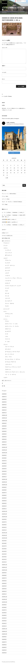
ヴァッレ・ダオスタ (9, 303)
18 (10, 170)
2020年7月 (4, 578)
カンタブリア (8, 331)
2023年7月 (4, 492)
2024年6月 (4, 463)
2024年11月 (4, 450)
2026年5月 (4, 402)
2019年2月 (4, 623)
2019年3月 (4, 620)
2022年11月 (4, 514)
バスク (6, 336)
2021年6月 (4, 548)
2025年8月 (4, 426)
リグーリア (7, 298)
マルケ (6, 290)
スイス (5, 311)
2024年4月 (4, 468)
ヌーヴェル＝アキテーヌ (10, 361)
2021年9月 (4, 540)
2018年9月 (4, 636)
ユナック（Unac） (6, 199)
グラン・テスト (8, 356)
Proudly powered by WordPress (8, 661)
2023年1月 (4, 508)
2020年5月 (4, 583)
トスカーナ (7, 275)
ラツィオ (7, 295)
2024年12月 (4, 447)
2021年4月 (4, 554)
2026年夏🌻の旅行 (6, 219)
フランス (5, 344)
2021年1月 (4, 562)
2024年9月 (4, 455)
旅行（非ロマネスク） (7, 380)
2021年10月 (4, 538)
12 (14, 167)
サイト (3, 79)
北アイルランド (8, 255)
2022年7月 (4, 522)
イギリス (5, 248)
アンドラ (5, 245)
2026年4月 (4, 404)
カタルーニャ (8, 328)
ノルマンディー (8, 364)
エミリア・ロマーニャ (10, 265)
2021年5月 (4, 551)
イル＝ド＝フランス (9, 346)
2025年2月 (4, 442)
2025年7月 (4, 428)
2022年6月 (4, 524)
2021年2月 (4, 559)
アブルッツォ (8, 260)
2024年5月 (4, 466)
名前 (3, 65)
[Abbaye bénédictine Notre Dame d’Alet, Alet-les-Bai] (14, 138)
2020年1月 (4, 594)
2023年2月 (4, 506)
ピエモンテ (7, 283)
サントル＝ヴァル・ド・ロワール (12, 359)
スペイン (5, 319)
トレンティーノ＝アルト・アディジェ (13, 278)
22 (24, 170)
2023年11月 (4, 482)
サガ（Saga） (5, 204)
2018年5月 (4, 647)
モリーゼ (7, 293)
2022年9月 (4, 519)
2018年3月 (4, 652)
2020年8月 (4, 575)
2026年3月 (4, 407)
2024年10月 (4, 452)
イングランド (8, 250)
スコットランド (8, 252)
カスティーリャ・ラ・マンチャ (12, 326)
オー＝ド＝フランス (9, 354)
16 (3, 170)
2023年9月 (4, 487)
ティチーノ (7, 316)
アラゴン (7, 321)
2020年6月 (4, 580)
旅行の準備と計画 (6, 238)
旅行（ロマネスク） (6, 240)
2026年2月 (4, 410)
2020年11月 (4, 567)
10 (7, 167)
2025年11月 (4, 418)
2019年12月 (4, 596)
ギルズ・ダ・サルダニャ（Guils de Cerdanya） (12, 201)
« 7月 (7, 177)
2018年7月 (4, 642)
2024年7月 (4, 460)
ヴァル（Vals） (5, 196)
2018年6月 (4, 644)
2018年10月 (4, 634)
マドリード (7, 339)
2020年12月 (4, 564)
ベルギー (5, 377)
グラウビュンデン (9, 313)
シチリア (7, 273)
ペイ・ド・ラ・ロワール (10, 374)
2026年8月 (4, 394)
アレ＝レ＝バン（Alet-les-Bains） (9, 193)
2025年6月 (4, 431)
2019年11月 (4, 599)
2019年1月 (4, 626)
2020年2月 (4, 591)
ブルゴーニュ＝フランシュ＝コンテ (13, 366)
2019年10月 (4, 602)
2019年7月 (4, 610)
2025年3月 (4, 439)
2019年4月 (4, 618)
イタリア (5, 258)
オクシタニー (8, 349)
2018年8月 (4, 639)
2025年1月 (4, 444)
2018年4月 (4, 650)
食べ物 (3, 385)
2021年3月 (4, 556)
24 (7, 172)
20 (17, 170)
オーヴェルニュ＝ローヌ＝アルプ (12, 351)
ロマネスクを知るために (7, 235)
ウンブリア (7, 262)
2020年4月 (4, 586)
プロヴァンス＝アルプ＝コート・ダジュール (15, 371)
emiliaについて (5, 232)
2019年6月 (4, 612)
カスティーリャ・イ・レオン (11, 323)
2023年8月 (4, 490)
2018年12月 (4, 628)
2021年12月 (4, 532)
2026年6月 (4, 399)
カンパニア (7, 270)
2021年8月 (4, 543)
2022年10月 (4, 516)
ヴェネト (7, 306)
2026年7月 (4, 396)
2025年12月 (4, 415)
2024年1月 (4, 476)
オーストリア (6, 309)
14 (21, 167)
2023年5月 (4, 498)
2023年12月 (4, 479)
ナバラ (6, 333)
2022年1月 (4, 530)
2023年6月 (4, 495)
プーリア (7, 288)
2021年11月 (4, 535)
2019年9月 (4, 604)
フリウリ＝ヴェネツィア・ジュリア (13, 285)
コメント (4, 47)
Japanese (18, 1)
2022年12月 (4, 511)
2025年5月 (4, 434)
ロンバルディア (8, 300)
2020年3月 (4, 588)
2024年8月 (4, 458)
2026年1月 (4, 412)
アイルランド (6, 243)
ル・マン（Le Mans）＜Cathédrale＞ (10, 212)
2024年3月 (4, 471)
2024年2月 (4, 474)
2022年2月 (4, 527)
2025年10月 (4, 420)
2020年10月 (4, 570)
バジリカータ (8, 280)
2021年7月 (4, 546)
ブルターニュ (8, 369)
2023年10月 (4, 484)
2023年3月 (4, 503)
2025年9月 (4, 423)
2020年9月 (4, 572)
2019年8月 (4, 607)
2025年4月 (4, 436)
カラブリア (7, 268)
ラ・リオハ (7, 341)
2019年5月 (4, 615)
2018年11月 (4, 631)
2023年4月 (4, 500)
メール (4, 72)
